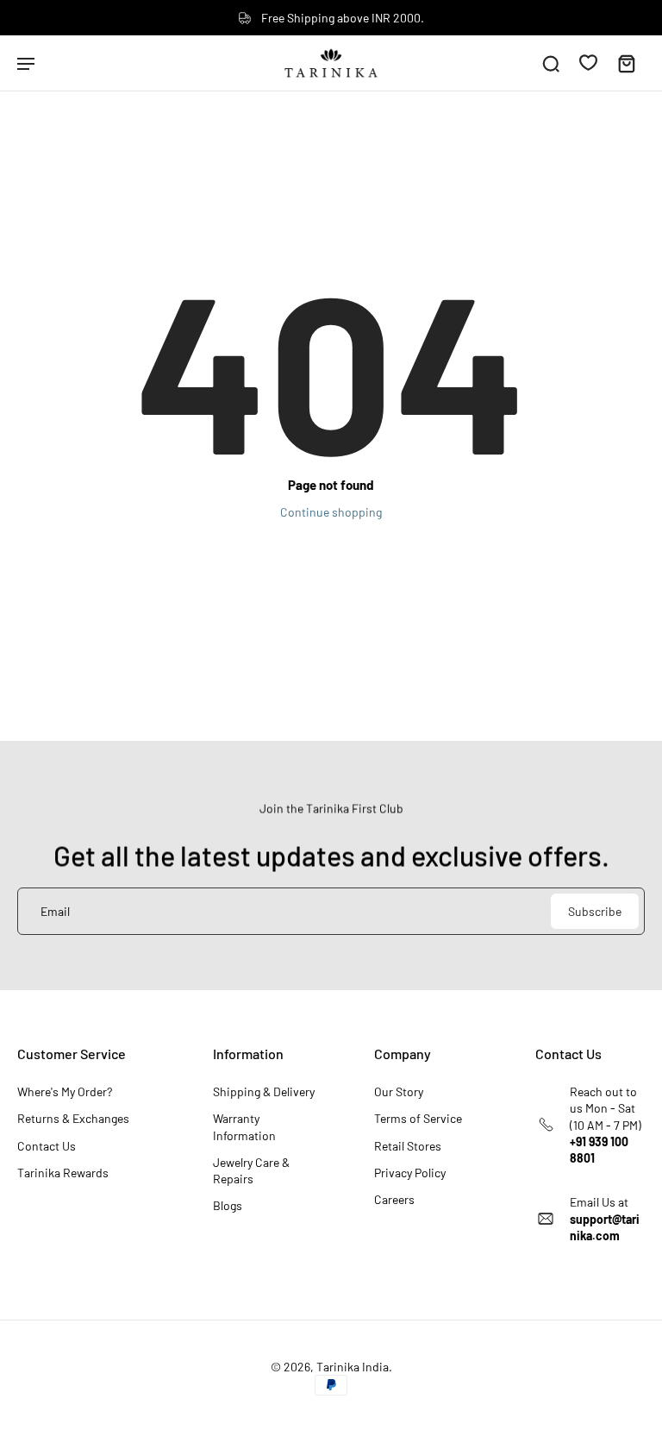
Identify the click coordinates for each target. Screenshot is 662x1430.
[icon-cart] (626, 63)
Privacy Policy (410, 1172)
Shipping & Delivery (264, 1091)
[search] (551, 63)
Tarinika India (352, 1366)
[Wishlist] (588, 62)
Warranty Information (244, 1126)
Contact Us (46, 1145)
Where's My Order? (64, 1091)
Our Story (398, 1091)
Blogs (227, 1205)
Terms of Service (418, 1118)
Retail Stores (407, 1145)
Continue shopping (331, 512)
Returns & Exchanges (73, 1118)
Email (55, 911)
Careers (394, 1199)
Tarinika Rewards (63, 1172)
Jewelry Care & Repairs (251, 1170)
